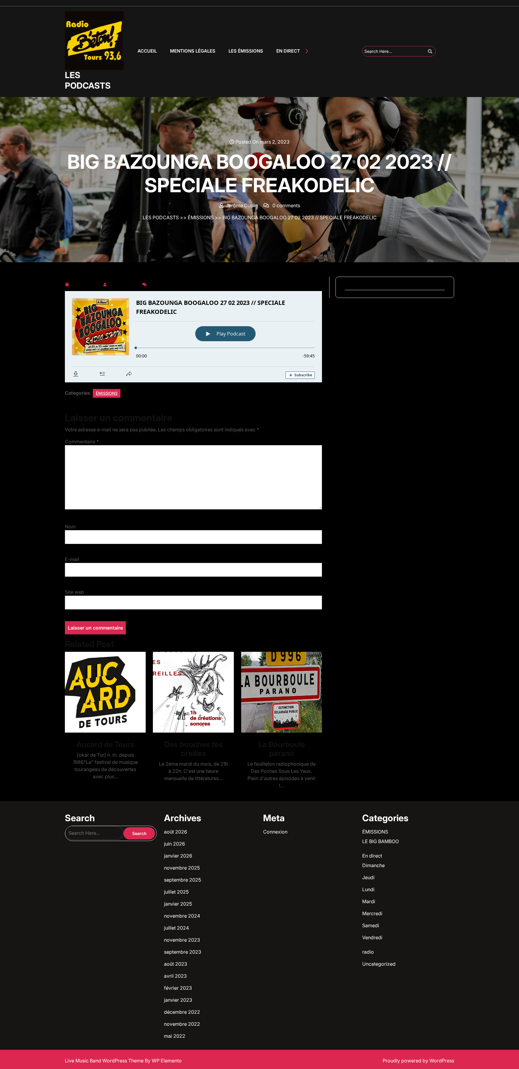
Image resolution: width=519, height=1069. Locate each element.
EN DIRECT (288, 51)
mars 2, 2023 (86, 283)
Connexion (275, 832)
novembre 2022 (182, 1024)
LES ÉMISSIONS (246, 51)
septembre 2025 (182, 880)
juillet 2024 (176, 928)
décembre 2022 (182, 1012)
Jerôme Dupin (124, 283)
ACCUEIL (147, 51)
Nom (70, 527)
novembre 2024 (182, 916)
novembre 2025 (182, 868)
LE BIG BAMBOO (380, 841)
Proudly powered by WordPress (418, 1061)
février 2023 (178, 988)
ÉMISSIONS (201, 217)
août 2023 (175, 964)
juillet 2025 (176, 892)
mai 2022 (174, 1036)
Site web (74, 592)
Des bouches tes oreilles (193, 749)
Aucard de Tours (105, 744)
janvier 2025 (178, 904)
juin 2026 (174, 844)
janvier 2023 (178, 1000)
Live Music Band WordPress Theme (105, 1061)
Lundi (368, 889)
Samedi (370, 925)
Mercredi (372, 913)
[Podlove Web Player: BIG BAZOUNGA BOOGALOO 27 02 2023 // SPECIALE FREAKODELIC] (193, 336)
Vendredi (372, 937)
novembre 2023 (182, 940)
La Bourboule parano (281, 749)
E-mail (72, 559)
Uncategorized (379, 964)
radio (368, 952)
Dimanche (373, 865)
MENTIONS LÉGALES (192, 51)
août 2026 (175, 832)
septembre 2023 (182, 952)
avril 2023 (175, 976)
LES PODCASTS (88, 80)
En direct (372, 856)
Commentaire (82, 442)
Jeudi (368, 877)
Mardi (368, 901)
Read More (103, 692)
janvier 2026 (178, 856)
